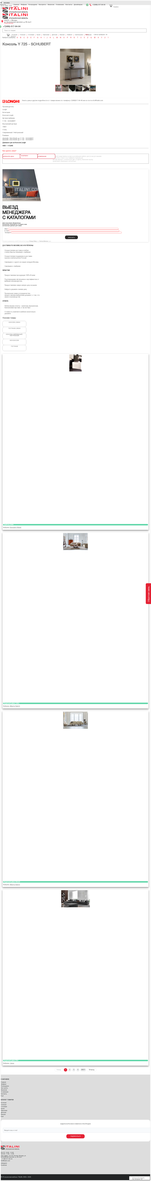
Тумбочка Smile (8, 524)
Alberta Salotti (15, 706)
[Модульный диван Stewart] (75, 796)
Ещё (2, 1096)
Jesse (12, 1063)
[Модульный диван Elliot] (75, 974)
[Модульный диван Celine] (75, 617)
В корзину (24, 155)
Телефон (8, 232)
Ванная (3, 1114)
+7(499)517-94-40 (76, 100)
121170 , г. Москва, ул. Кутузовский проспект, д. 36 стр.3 (17, 21)
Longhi (4, 109)
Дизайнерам (78, 4)
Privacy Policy (33, 241)
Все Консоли (14, 340)
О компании (60, 4)
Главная (16, 4)
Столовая (4, 1106)
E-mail (7, 231)
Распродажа (32, 4)
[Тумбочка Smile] (75, 438)
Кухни (3, 1108)
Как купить (42, 4)
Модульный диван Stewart (12, 881)
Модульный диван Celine (11, 703)
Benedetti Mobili (15, 527)
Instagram (4, 1163)
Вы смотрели (136, 1179)
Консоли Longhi (7, 115)
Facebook (4, 1165)
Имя (6, 229)
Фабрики (24, 4)
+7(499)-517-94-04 (98, 5)
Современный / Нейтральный (12, 132)
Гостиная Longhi (14, 328)
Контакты (68, 4)
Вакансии (51, 4)
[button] (4, 66)
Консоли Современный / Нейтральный (14, 335)
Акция (16, 6)
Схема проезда (8, 23)
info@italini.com (97, 100)
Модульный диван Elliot (11, 1060)
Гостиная (14, 346)
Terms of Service (43, 241)
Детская (3, 1112)
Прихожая (4, 1110)
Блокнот (134, 1178)
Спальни (3, 1104)
